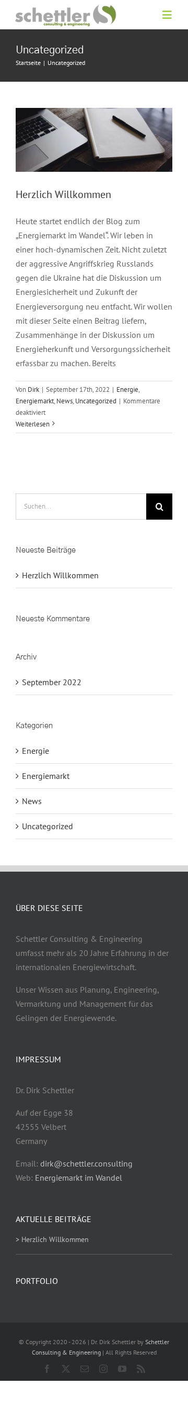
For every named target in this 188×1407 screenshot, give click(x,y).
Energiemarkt (35, 401)
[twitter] (66, 1369)
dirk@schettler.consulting (86, 1163)
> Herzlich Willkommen (52, 1239)
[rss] (141, 1369)
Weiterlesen (33, 424)
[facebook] (47, 1369)
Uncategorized (95, 401)
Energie (127, 389)
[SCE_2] (65, 8)
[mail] (84, 1369)
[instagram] (103, 1369)
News (64, 401)
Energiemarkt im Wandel (78, 1177)
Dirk (33, 389)
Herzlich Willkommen (63, 194)
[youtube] (122, 1369)
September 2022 (51, 682)
